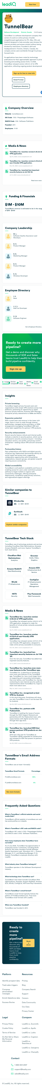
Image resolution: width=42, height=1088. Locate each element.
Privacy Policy (7, 1024)
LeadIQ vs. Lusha (29, 1033)
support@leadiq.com (23, 1069)
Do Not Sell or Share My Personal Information (10, 1039)
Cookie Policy (7, 1028)
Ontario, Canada (26, 32)
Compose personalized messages (7, 992)
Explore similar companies (16, 524)
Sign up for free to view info (24, 73)
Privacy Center (28, 1011)
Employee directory (21, 86)
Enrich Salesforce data (11, 998)
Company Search (29, 989)
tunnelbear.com (33, 819)
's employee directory (22, 855)
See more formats (13, 792)
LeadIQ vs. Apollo (29, 1028)
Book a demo (28, 943)
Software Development (33, 867)
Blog (24, 985)
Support (25, 994)
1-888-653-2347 (21, 1065)
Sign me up (16, 369)
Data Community (29, 1002)
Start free (32, 4)
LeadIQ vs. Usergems (30, 1048)
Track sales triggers (10, 985)
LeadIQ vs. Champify (30, 1052)
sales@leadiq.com (22, 1074)
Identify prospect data (11, 981)
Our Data (25, 1007)
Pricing (25, 981)
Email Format (19, 80)
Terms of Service (8, 1033)
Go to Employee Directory (33, 327)
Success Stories (8, 1002)
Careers (25, 998)
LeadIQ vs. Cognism (30, 1037)
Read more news (36, 180)
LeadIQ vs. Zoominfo (30, 1024)
